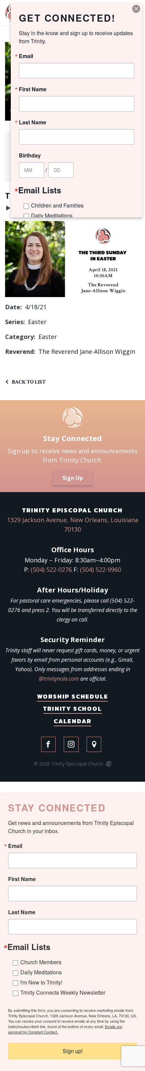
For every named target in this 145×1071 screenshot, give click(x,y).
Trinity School (72, 708)
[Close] (136, 9)
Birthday (30, 155)
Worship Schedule (72, 696)
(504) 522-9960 (100, 569)
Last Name (21, 912)
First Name (22, 879)
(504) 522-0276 (51, 569)
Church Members (40, 962)
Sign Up (72, 478)
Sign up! (73, 1051)
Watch (8, 209)
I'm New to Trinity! (41, 982)
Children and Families (57, 205)
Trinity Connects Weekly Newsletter (62, 992)
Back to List (29, 382)
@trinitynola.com (59, 678)
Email (15, 846)
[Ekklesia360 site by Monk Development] (108, 764)
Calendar (72, 721)
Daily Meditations (41, 972)
